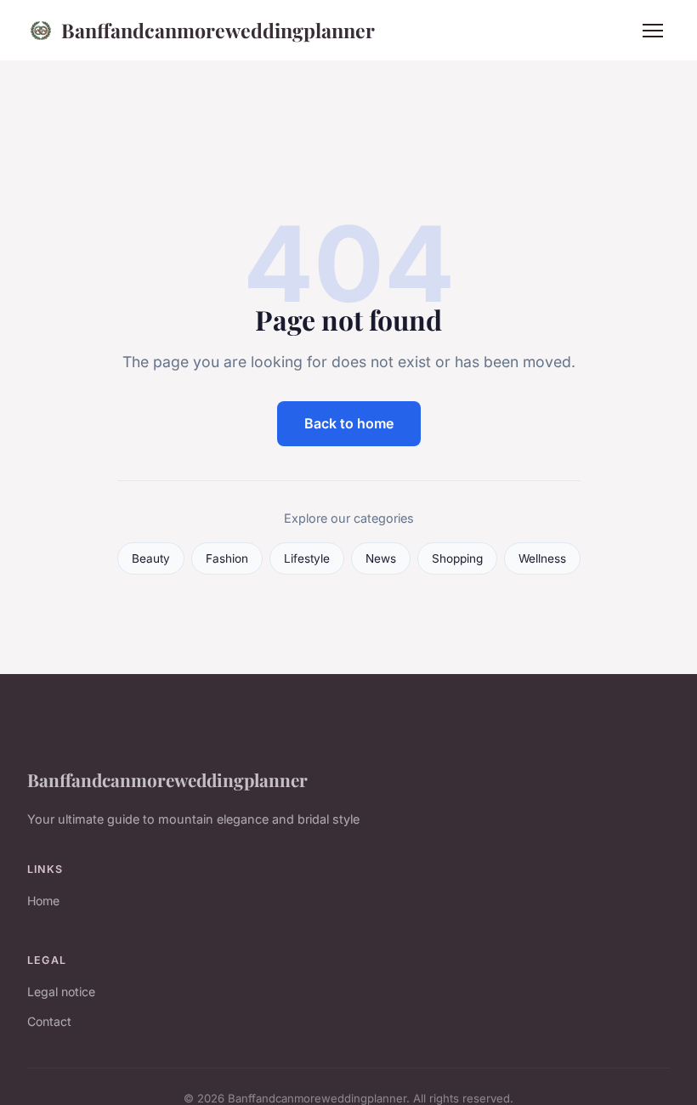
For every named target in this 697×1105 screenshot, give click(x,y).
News (381, 558)
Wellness (542, 558)
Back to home (349, 423)
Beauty (151, 558)
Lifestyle (307, 558)
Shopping (457, 558)
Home (43, 900)
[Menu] (653, 30)
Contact (49, 1021)
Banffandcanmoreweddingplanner (218, 30)
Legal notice (61, 991)
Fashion (227, 558)
